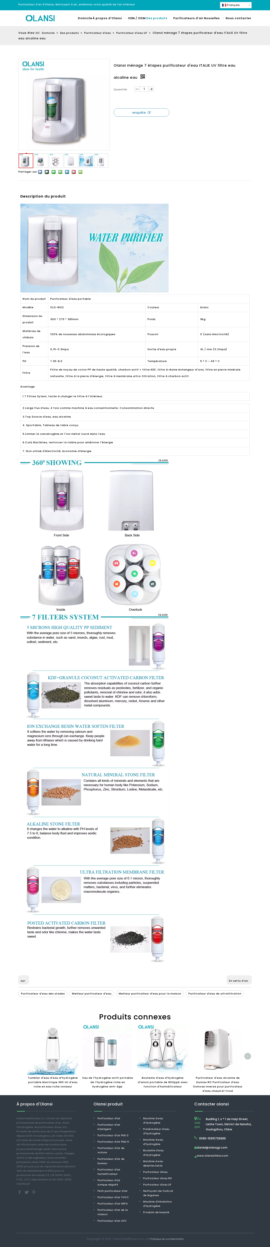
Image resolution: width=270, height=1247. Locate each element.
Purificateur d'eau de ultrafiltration (214, 994)
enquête (139, 112)
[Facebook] (20, 1192)
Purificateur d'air (108, 1118)
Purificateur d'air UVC (112, 1221)
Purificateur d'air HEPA (112, 1203)
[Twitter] (27, 1192)
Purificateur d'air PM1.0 (112, 1135)
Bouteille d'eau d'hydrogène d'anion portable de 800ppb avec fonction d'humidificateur (163, 1082)
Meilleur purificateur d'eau (91, 994)
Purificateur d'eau (155, 1172)
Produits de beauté (156, 1212)
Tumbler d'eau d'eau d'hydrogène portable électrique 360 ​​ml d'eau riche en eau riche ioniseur (53, 1082)
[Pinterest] (34, 1192)
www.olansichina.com (212, 1156)
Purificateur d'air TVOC (113, 1197)
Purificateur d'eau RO (157, 1178)
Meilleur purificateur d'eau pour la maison (150, 994)
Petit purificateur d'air (112, 1191)
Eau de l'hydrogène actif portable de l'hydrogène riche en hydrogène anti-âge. (107, 1082)
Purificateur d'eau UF (157, 1184)
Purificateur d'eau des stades (43, 994)
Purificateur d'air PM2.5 (113, 1142)
